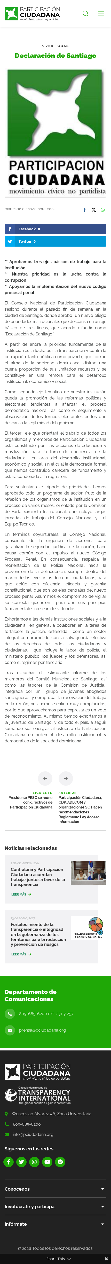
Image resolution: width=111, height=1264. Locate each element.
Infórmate (16, 1224)
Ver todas (56, 46)
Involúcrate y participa (29, 1206)
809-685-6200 (27, 1124)
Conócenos (17, 1189)
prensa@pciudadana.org (42, 1030)
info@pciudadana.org (33, 1134)
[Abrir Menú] (101, 13)
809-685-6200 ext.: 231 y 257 (46, 1013)
